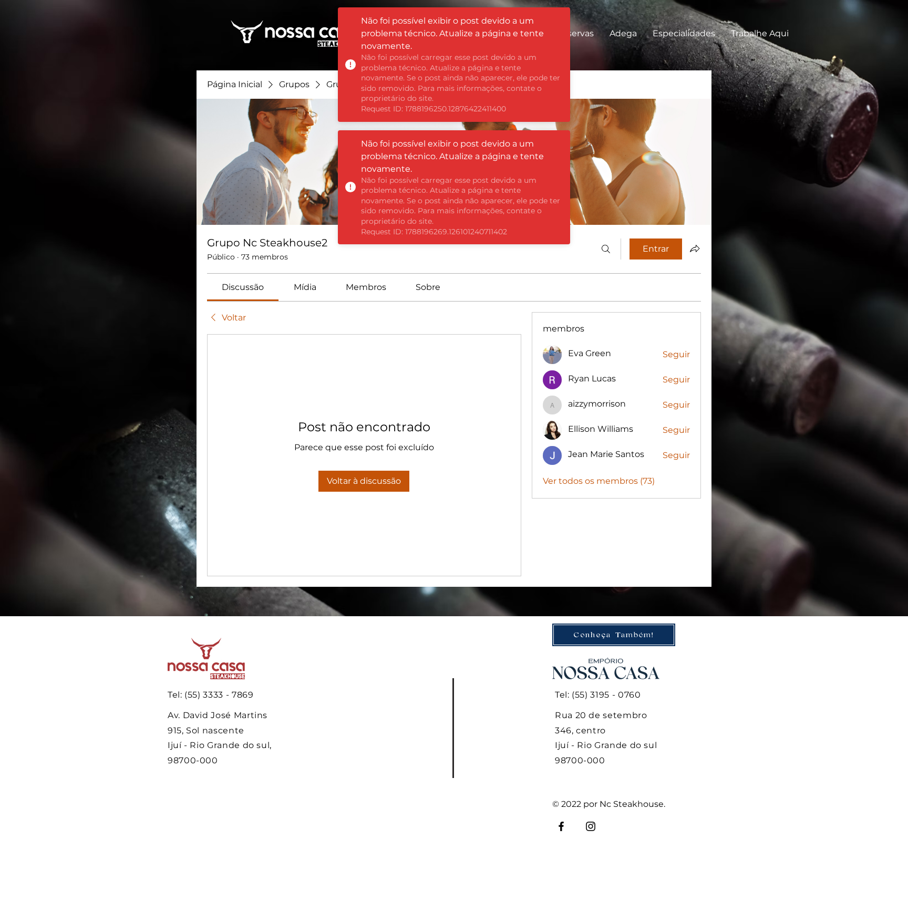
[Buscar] (606, 249)
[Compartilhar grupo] (694, 248)
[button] (575, 33)
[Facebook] (561, 826)
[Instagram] (590, 826)
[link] (243, 287)
